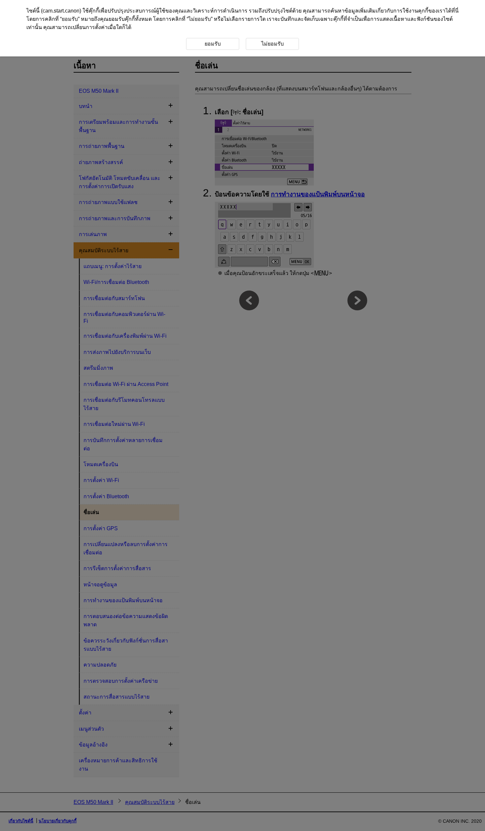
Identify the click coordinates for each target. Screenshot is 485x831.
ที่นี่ (455, 11)
